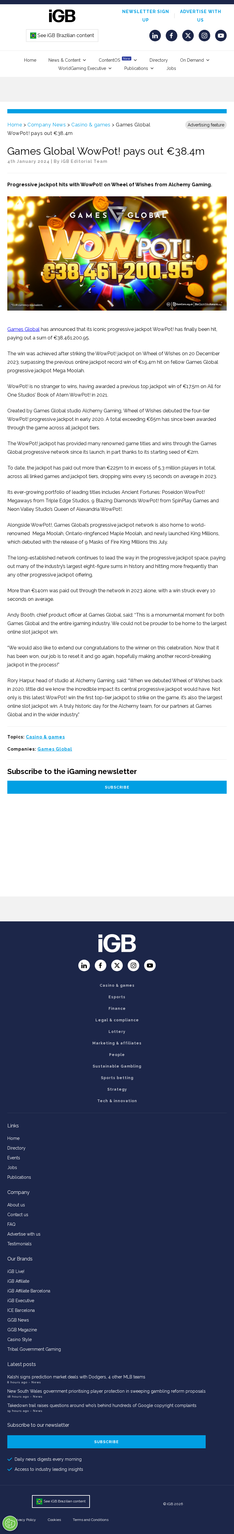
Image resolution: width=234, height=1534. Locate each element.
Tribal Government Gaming (34, 1349)
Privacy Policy (24, 1520)
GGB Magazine (22, 1329)
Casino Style (19, 1339)
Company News (46, 125)
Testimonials (19, 1243)
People (117, 1055)
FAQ (11, 1224)
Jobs (171, 68)
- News (35, 1382)
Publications (136, 68)
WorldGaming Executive (82, 68)
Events (13, 1157)
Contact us (17, 1214)
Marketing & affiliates (117, 1043)
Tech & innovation (117, 1101)
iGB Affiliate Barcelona (28, 1290)
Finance (117, 1008)
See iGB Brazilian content (62, 35)
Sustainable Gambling (117, 1066)
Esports (117, 997)
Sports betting (117, 1078)
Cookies (54, 1520)
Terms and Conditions (90, 1520)
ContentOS (114, 60)
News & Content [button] (64, 60)
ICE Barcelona (21, 1310)
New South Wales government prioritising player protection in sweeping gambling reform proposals (106, 1391)
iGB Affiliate (18, 1281)
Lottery (117, 1032)
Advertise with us (24, 1234)
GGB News (18, 1320)
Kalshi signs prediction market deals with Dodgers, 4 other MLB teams (76, 1376)
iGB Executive (20, 1300)
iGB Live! (15, 1271)
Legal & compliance (117, 1020)
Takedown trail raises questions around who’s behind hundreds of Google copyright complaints (102, 1405)
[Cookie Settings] (10, 1523)
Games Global (23, 329)
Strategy (117, 1089)
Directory (159, 60)
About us (16, 1204)
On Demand (192, 60)
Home (30, 60)
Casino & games (90, 125)
